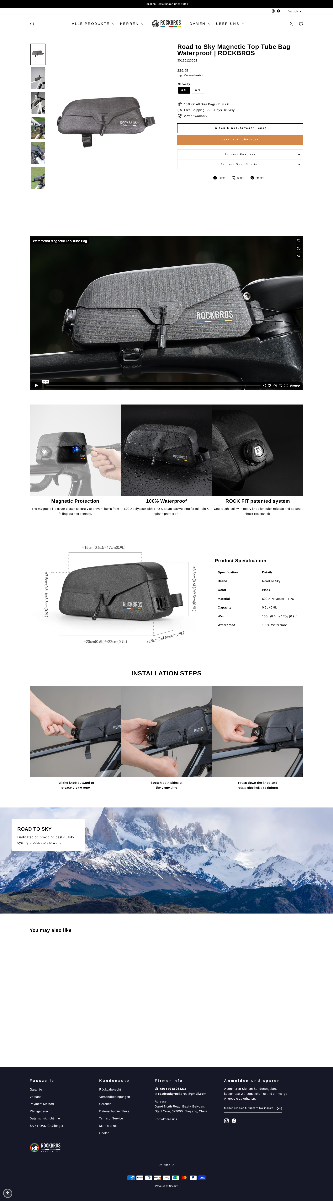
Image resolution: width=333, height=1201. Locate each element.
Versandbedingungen (114, 1096)
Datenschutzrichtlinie (45, 1118)
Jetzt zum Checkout (240, 139)
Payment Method (42, 1104)
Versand (36, 1096)
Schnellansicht (62, 1029)
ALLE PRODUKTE (91, 24)
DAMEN (198, 24)
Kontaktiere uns (166, 1119)
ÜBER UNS (228, 24)
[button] (37, 54)
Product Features (240, 154)
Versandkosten (193, 75)
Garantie (36, 1089)
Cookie (104, 1133)
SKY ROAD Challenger (46, 1125)
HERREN (130, 24)
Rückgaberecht (40, 1111)
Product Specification (240, 164)
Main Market (108, 1125)
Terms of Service (111, 1118)
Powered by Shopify (166, 1186)
